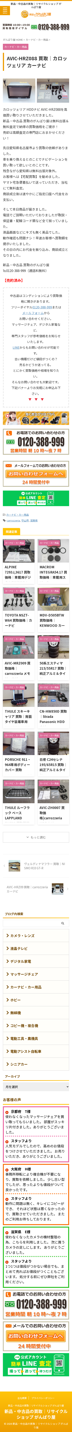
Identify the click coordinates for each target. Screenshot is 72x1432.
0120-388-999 (42, 307)
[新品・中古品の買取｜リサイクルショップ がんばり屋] (36, 15)
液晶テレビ (19, 948)
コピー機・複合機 (24, 1025)
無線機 (15, 1012)
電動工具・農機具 (24, 1038)
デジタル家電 (20, 961)
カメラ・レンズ (22, 935)
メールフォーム (33, 313)
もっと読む (38, 837)
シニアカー (19, 1064)
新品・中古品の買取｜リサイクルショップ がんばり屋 (36, 1405)
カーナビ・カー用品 (17, 514)
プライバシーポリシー (43, 1398)
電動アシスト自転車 (25, 1051)
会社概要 (22, 1398)
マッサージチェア (24, 974)
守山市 (25, 520)
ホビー (15, 999)
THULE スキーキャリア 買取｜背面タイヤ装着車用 (18, 716)
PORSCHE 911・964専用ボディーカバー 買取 (18, 764)
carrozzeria (13, 520)
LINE (16, 347)
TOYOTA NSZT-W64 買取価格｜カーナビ (18, 620)
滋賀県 (34, 520)
